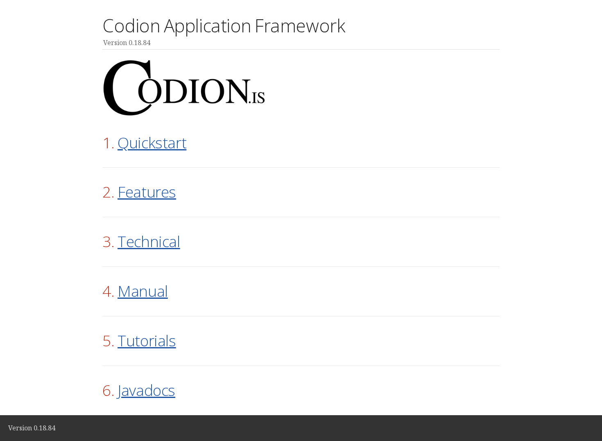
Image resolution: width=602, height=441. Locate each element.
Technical (149, 241)
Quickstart (152, 142)
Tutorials (147, 340)
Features (147, 191)
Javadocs (146, 390)
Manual (143, 290)
